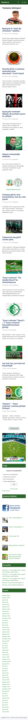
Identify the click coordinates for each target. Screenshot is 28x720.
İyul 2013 (4, 693)
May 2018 (5, 600)
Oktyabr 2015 (6, 636)
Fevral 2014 (5, 677)
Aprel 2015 (5, 650)
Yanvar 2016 (5, 629)
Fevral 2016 (5, 627)
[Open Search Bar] (18, 2)
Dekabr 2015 (6, 632)
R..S (23, 582)
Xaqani (16, 572)
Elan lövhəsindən (9, 479)
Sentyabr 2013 (6, 689)
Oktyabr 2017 (6, 609)
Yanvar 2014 (5, 680)
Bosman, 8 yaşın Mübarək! (10, 582)
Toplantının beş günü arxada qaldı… (11, 238)
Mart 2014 (5, 675)
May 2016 (5, 623)
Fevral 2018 (5, 604)
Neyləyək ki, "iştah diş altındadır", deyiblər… (11, 30)
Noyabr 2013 (6, 684)
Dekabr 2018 (6, 595)
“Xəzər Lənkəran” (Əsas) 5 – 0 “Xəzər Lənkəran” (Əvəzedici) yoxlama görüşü (13, 323)
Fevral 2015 (5, 655)
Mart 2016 (5, 625)
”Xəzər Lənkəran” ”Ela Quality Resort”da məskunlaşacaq (11, 280)
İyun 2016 (5, 620)
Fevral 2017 (5, 611)
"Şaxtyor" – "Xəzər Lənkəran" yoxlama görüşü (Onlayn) (13, 406)
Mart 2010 (5, 709)
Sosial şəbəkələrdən (9, 481)
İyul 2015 (4, 643)
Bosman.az (5, 2)
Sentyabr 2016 (6, 618)
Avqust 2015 (5, 641)
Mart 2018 (5, 602)
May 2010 (5, 705)
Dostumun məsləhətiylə (11, 474)
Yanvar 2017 (5, 614)
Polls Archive (6, 491)
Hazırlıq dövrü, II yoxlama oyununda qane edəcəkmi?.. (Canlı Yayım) (13, 71)
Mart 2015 (5, 652)
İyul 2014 (5, 666)
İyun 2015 (5, 645)
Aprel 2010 (5, 707)
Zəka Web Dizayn (22, 717)
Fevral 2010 (5, 712)
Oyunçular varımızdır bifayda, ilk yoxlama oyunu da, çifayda (13, 114)
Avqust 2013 (5, 691)
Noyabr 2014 (6, 659)
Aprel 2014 (5, 673)
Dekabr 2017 (6, 607)
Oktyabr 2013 (6, 686)
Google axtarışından (10, 477)
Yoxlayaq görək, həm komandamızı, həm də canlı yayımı (14, 197)
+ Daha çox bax (14, 428)
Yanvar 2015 (5, 657)
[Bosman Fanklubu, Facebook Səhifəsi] (11, 511)
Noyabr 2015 (6, 634)
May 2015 (5, 648)
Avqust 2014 (5, 664)
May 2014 (5, 670)
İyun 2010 (5, 702)
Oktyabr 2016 (6, 616)
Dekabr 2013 (6, 682)
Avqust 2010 (5, 698)
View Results (14, 489)
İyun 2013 (5, 696)
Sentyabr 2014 (6, 661)
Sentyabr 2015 (6, 639)
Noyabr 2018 (6, 598)
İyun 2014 (5, 668)
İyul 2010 (5, 700)
